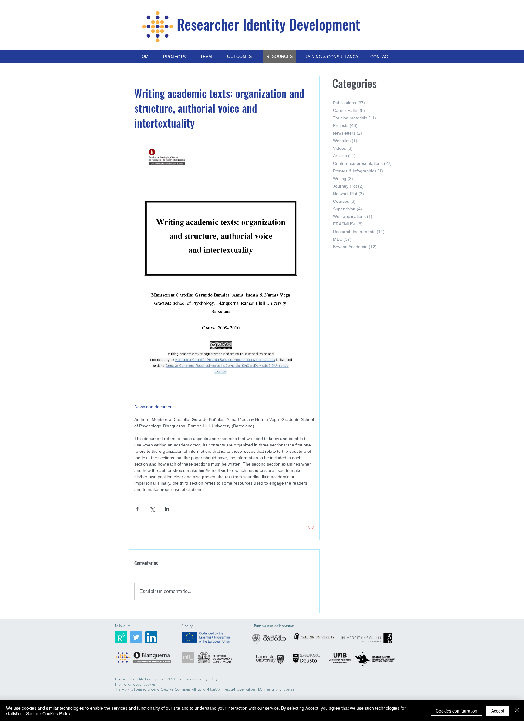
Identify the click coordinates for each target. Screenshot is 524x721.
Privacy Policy (206, 679)
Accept (497, 711)
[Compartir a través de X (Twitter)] (152, 509)
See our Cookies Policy (48, 713)
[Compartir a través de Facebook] (137, 509)
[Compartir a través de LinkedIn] (167, 509)
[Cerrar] (516, 710)
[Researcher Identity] (121, 637)
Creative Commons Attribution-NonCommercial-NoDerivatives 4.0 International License (227, 689)
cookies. (150, 684)
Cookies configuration (456, 711)
